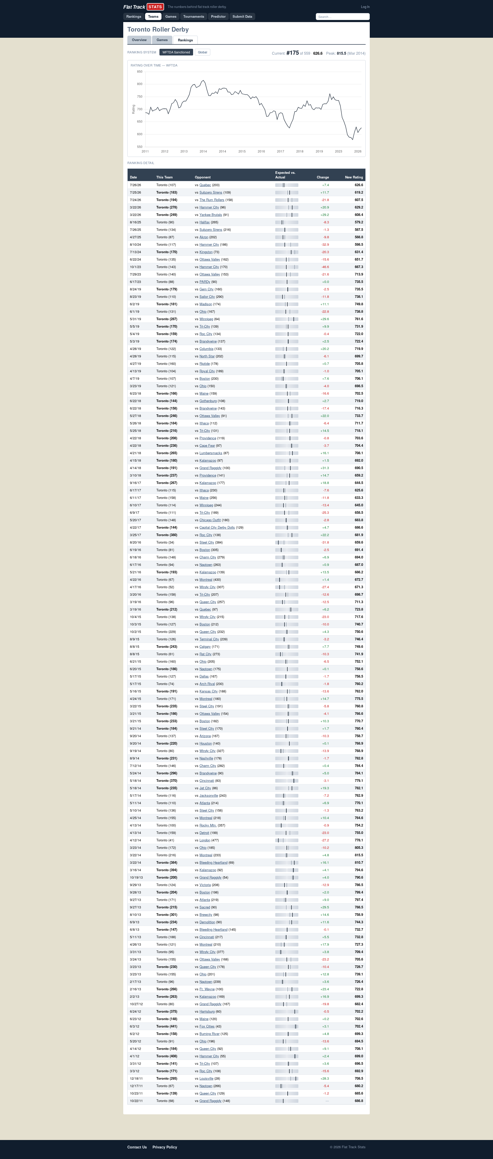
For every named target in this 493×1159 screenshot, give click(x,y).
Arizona (205, 735)
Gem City (207, 289)
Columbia (206, 348)
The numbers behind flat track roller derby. (197, 6)
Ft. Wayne (207, 988)
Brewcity (206, 914)
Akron (204, 236)
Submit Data (242, 16)
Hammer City (209, 207)
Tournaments (193, 16)
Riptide (205, 363)
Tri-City (205, 326)
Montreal (206, 579)
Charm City (208, 557)
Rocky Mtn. (208, 825)
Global (202, 52)
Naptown (206, 564)
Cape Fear (207, 445)
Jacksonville (209, 795)
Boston (205, 378)
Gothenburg (208, 400)
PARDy (205, 281)
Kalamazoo (208, 460)
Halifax (205, 222)
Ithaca (204, 423)
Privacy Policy (165, 1147)
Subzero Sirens (211, 192)
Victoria (205, 884)
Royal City (207, 370)
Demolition (207, 921)
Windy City (208, 586)
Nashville (206, 758)
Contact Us (137, 1147)
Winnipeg (206, 318)
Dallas (204, 676)
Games (170, 16)
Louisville (206, 1078)
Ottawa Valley (210, 259)
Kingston (206, 251)
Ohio (203, 311)
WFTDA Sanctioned (176, 52)
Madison (206, 303)
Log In (365, 6)
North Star (207, 356)
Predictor (218, 16)
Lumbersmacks (211, 452)
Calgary (205, 646)
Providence (208, 437)
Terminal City (209, 638)
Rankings (133, 16)
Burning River (210, 1033)
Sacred (205, 907)
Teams (153, 16)
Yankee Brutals (211, 214)
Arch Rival (207, 683)
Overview (139, 39)
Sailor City (207, 296)
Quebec (205, 184)
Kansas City (209, 691)
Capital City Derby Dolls (217, 527)
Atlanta (205, 802)
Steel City (207, 542)
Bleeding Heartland (213, 862)
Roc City (206, 333)
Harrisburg (207, 1011)
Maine (204, 393)
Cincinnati (207, 780)
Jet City (205, 787)
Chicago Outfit (210, 519)
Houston (206, 743)
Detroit (204, 832)
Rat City (206, 653)
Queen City (208, 601)
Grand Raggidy (211, 467)
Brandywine (208, 341)
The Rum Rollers (212, 199)
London (205, 840)
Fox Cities (207, 1026)
